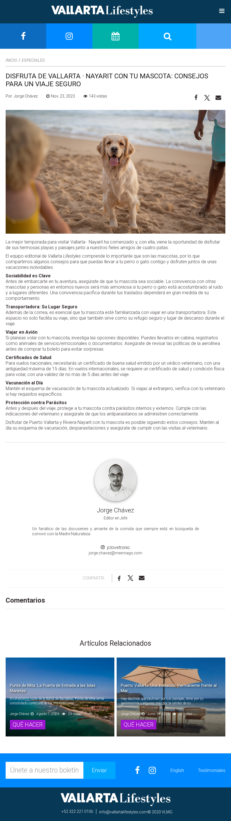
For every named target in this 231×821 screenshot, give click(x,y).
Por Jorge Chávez (22, 96)
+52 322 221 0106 (77, 811)
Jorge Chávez (115, 510)
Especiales (33, 60)
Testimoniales (211, 770)
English (177, 770)
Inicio (11, 60)
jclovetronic (117, 547)
